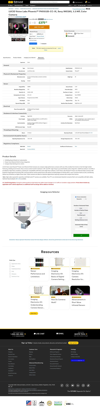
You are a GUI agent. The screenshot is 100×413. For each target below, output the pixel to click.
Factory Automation (81, 197)
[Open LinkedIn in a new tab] (77, 386)
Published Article (16, 269)
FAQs (30, 356)
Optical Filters (32, 367)
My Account (78, 2)
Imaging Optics (32, 372)
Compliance (10, 368)
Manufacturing (19, 5)
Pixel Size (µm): (81, 215)
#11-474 (90, 132)
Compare (43, 43)
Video (13, 266)
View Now (39, 271)
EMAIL (61, 333)
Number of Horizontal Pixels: (81, 205)
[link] (88, 1)
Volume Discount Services (55, 356)
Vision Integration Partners (55, 354)
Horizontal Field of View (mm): (81, 225)
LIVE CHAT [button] (40, 334)
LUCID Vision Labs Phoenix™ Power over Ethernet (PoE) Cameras (45, 8)
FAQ (13, 271)
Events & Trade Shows (12, 356)
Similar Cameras (49, 19)
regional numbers (20, 336)
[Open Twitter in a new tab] (67, 386)
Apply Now (77, 360)
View (76, 146)
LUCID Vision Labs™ (20, 16)
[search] (49, 2)
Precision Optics (32, 365)
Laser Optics (31, 370)
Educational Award (54, 361)
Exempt (29, 146)
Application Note (16, 263)
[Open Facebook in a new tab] (61, 386)
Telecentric (79, 199)
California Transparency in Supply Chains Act (18, 391)
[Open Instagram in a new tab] (83, 386)
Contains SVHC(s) (31, 149)
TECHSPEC (10, 370)
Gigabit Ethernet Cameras (25, 8)
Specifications (7, 57)
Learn (27, 5)
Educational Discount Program (56, 359)
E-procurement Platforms (55, 368)
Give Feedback (32, 359)
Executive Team (11, 354)
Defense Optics (32, 374)
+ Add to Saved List (33, 43)
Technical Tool (15, 276)
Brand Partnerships (12, 373)
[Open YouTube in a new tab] (72, 386)
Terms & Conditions (26, 388)
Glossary (14, 274)
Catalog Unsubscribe (75, 356)
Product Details (17, 57)
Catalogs (73, 351)
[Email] (86, 9)
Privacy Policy (11, 388)
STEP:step (69, 33)
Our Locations (11, 359)
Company (32, 5)
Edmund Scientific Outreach (56, 366)
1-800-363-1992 (82, 5)
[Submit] (81, 235)
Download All (71, 36)
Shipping (31, 351)
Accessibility (34, 388)
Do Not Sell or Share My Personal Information (37, 390)
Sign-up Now (73, 343)
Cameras (17, 8)
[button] (83, 5)
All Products (11, 8)
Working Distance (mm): (81, 220)
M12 (86, 199)
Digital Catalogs (74, 354)
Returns (30, 354)
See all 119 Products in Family (79, 8)
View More (33, 313)
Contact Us (89, 5)
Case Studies (11, 366)
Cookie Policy (18, 388)
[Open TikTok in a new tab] (88, 386)
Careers (10, 361)
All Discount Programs (54, 351)
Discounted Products (54, 363)
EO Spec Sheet (79, 33)
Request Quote (40, 36)
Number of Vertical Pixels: (81, 210)
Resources (41, 57)
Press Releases (11, 363)
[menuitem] (12, 5)
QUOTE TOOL (79, 334)
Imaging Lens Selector (30, 57)
